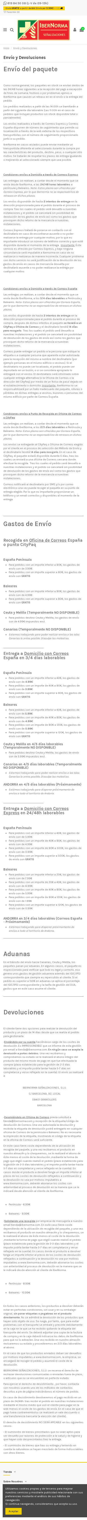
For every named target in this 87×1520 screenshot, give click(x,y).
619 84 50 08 (16, 3)
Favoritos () (13, 12)
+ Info (57, 8)
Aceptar (13, 1511)
